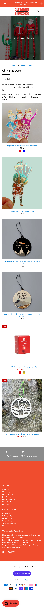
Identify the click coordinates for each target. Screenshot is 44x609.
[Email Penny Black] (3, 552)
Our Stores (6, 492)
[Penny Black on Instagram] (9, 552)
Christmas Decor (26, 66)
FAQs (4, 526)
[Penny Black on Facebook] (6, 552)
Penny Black (24, 580)
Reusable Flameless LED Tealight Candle (22, 367)
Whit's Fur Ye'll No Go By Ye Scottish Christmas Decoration (22, 262)
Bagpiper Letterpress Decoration (22, 211)
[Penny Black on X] (14, 552)
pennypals (5, 504)
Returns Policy (7, 518)
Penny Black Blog (8, 494)
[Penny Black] (22, 11)
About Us (5, 489)
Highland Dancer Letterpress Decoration (22, 145)
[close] (41, 3)
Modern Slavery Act (9, 499)
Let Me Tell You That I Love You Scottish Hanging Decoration (22, 315)
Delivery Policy (7, 516)
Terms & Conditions (9, 523)
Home (14, 66)
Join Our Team (7, 497)
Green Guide (6, 502)
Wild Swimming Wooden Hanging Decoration (22, 434)
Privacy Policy (7, 521)
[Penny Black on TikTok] (11, 552)
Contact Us (6, 513)
